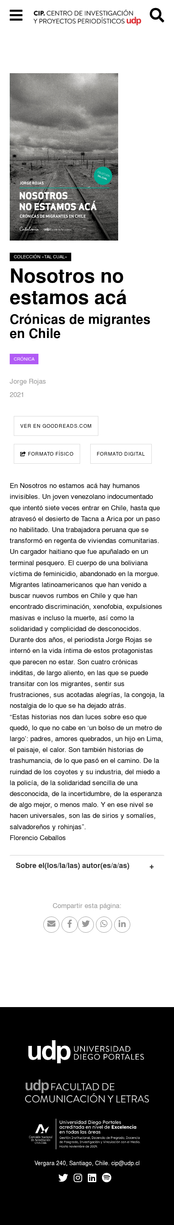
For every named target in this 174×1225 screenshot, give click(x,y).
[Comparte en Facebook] (70, 925)
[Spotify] (106, 1179)
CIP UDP (87, 20)
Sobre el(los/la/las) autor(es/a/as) (72, 866)
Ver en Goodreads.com (56, 425)
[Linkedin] (92, 1179)
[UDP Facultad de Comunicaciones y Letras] (87, 1089)
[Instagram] (78, 1179)
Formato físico (50, 453)
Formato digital (121, 453)
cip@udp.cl (125, 1163)
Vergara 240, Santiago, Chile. (72, 1163)
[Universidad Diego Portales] (87, 1049)
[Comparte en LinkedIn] (122, 925)
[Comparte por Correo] (51, 925)
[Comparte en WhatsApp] (104, 925)
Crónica (24, 359)
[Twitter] (63, 1179)
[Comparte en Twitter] (86, 925)
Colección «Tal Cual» (40, 256)
